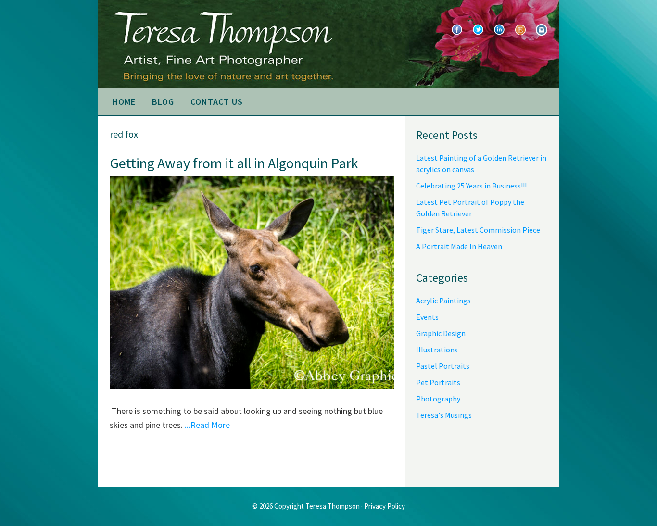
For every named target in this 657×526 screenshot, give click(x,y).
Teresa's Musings (444, 415)
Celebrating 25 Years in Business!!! (471, 185)
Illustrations (437, 349)
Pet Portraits (438, 382)
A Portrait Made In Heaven (459, 246)
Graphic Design (441, 333)
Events (427, 317)
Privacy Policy (384, 506)
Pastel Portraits (442, 366)
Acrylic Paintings (443, 300)
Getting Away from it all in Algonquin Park (234, 163)
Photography (438, 398)
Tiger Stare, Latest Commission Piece (478, 230)
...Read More (207, 424)
